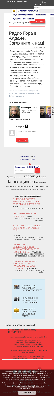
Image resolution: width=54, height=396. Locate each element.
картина (43, 183)
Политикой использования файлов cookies (29, 387)
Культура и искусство (19, 21)
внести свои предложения (27, 350)
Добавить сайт (37, 21)
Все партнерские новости (18, 93)
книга (21, 177)
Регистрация (41, 4)
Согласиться (27, 393)
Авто (31, 189)
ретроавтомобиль (39, 189)
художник (17, 177)
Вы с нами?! (28, 18)
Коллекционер (21, 181)
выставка (11, 186)
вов (28, 186)
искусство (34, 186)
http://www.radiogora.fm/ (29, 91)
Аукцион (16, 18)
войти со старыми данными (13, 377)
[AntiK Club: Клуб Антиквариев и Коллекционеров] (14, 11)
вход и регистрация (34, 373)
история (26, 189)
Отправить (22, 140)
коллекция (32, 176)
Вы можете (41, 14)
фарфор (20, 186)
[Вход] (26, 126)
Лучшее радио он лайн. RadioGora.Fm (26, 51)
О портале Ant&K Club (28, 10)
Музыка (25, 22)
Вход (44, 2)
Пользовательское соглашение (15, 379)
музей (38, 182)
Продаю (10, 177)
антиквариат (43, 186)
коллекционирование (16, 189)
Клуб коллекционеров (23, 14)
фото (25, 186)
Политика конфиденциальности (35, 379)
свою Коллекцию (22, 341)
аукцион (44, 177)
